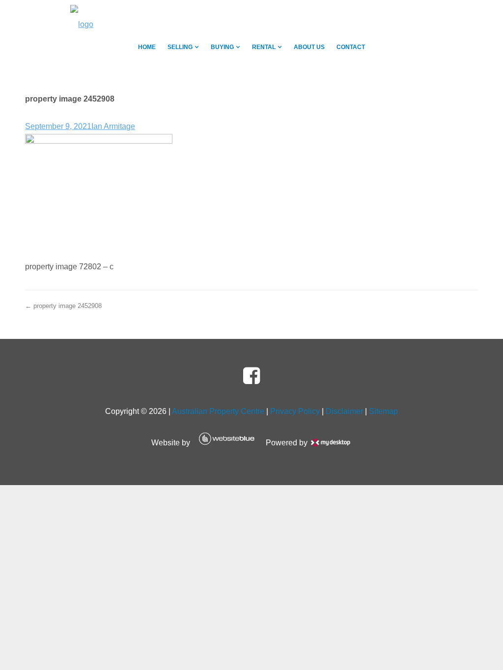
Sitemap (383, 411)
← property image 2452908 (63, 305)
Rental (264, 47)
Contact (350, 47)
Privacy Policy (295, 411)
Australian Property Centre (218, 411)
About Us (309, 47)
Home (147, 47)
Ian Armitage (113, 126)
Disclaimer (344, 411)
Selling (180, 47)
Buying (222, 47)
